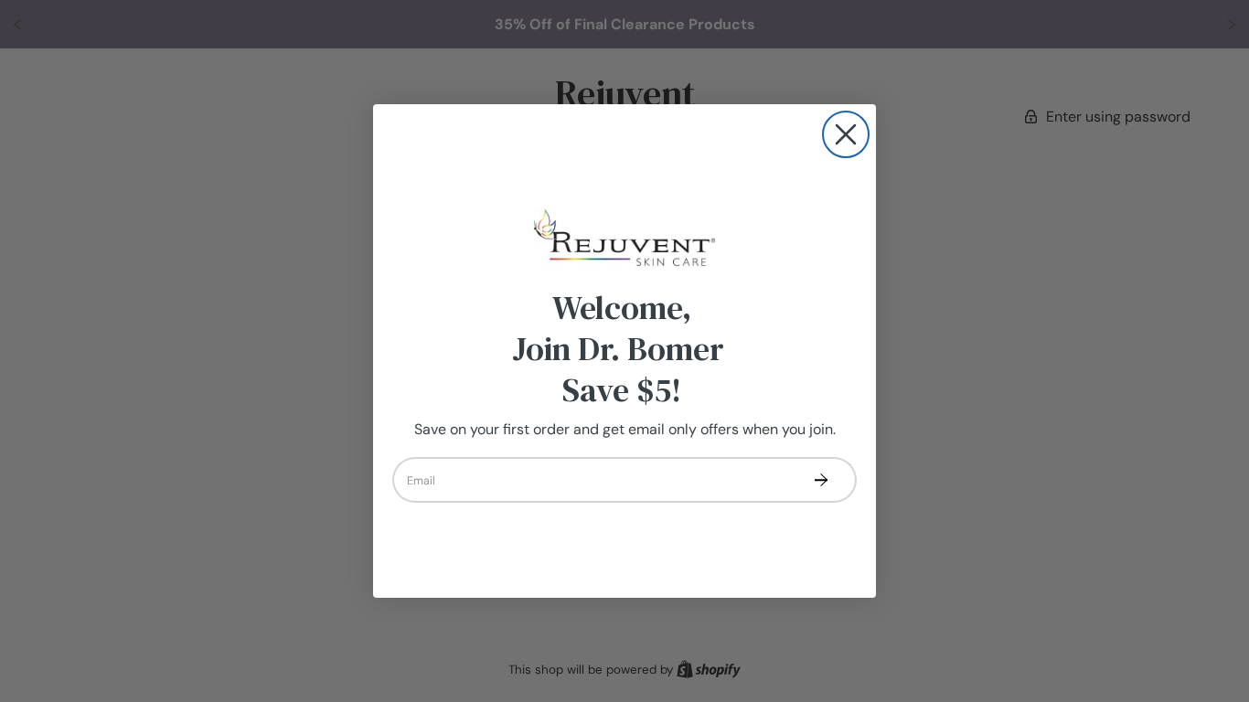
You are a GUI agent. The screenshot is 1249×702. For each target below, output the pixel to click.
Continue (820, 480)
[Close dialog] (846, 134)
